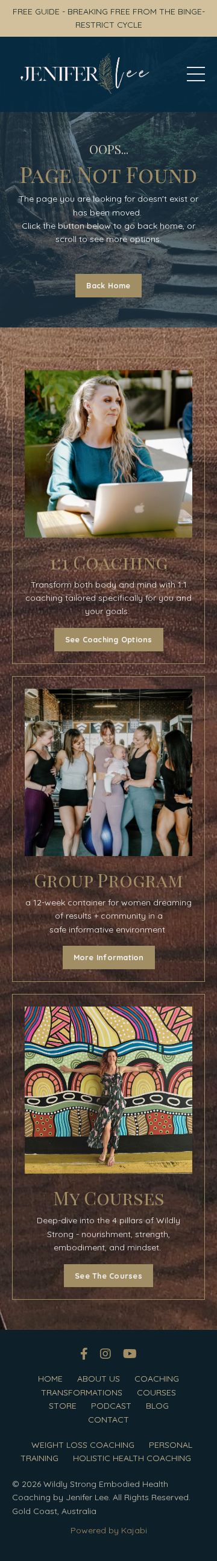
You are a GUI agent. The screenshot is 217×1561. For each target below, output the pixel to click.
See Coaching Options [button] (109, 639)
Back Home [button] (108, 285)
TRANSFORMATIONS (81, 1392)
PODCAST (111, 1405)
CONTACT (108, 1419)
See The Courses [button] (108, 1275)
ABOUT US (98, 1378)
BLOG (157, 1405)
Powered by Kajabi (109, 1530)
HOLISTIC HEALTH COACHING (132, 1458)
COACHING (156, 1378)
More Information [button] (109, 957)
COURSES (156, 1392)
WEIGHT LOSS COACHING (82, 1444)
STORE (63, 1405)
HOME (50, 1378)
